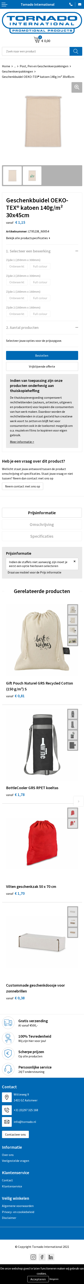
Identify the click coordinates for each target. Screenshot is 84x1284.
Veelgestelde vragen (15, 1161)
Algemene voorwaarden (18, 1206)
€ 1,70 (15, 893)
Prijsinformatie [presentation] (42, 512)
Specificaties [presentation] (41, 536)
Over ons (8, 1155)
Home (6, 66)
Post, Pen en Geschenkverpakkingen (44, 66)
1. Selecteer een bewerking (28, 251)
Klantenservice (12, 1186)
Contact (7, 1180)
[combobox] (36, 51)
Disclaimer (9, 1218)
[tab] (42, 513)
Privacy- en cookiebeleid (18, 1212)
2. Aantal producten (22, 327)
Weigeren (54, 1279)
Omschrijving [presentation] (42, 524)
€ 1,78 (15, 794)
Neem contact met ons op (22, 486)
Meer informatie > (22, 442)
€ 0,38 (15, 997)
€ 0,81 (15, 695)
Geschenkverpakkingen (17, 71)
